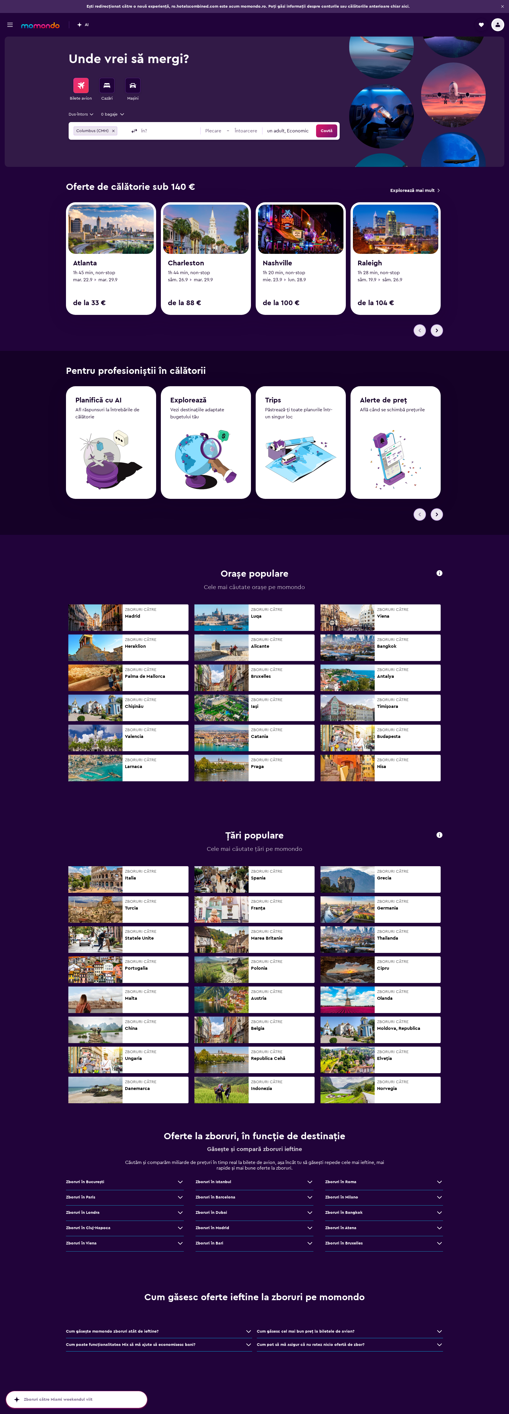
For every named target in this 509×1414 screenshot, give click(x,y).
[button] (502, 6)
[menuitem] (81, 89)
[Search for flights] (81, 85)
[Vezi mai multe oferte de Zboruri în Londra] (180, 1212)
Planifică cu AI (98, 400)
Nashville (277, 263)
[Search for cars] (133, 85)
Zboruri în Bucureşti (85, 1182)
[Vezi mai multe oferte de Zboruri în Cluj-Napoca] (180, 1228)
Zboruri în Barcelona (215, 1197)
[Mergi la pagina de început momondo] (40, 25)
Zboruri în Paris (80, 1197)
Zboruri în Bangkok (344, 1213)
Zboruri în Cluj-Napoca (88, 1228)
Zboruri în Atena (340, 1228)
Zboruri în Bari (209, 1243)
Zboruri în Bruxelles (344, 1243)
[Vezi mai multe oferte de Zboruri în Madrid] (309, 1228)
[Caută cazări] (107, 85)
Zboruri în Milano (341, 1197)
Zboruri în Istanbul (213, 1182)
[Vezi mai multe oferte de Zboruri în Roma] (439, 1182)
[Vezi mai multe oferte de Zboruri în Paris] (180, 1197)
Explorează (188, 400)
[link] (415, 190)
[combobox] (81, 114)
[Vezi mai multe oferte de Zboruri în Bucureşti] (180, 1182)
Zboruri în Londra (83, 1213)
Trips (273, 400)
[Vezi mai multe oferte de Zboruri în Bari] (309, 1243)
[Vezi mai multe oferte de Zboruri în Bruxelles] (439, 1243)
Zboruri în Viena (81, 1243)
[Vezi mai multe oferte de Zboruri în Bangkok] (439, 1212)
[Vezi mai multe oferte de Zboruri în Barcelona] (309, 1197)
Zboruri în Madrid (212, 1228)
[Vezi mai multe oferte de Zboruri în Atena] (439, 1228)
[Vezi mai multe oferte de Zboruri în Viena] (180, 1243)
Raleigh (370, 263)
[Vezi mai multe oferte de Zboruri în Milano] (439, 1197)
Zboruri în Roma (340, 1182)
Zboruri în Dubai (211, 1213)
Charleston (186, 263)
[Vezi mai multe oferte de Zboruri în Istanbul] (309, 1182)
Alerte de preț (383, 400)
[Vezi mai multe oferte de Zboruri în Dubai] (309, 1212)
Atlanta (85, 263)
